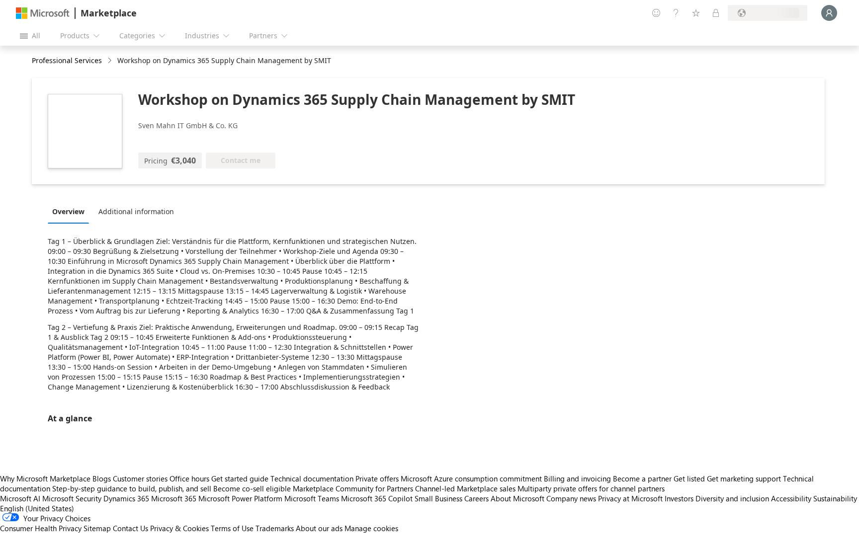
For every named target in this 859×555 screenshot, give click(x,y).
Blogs (101, 478)
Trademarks (275, 528)
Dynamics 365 (126, 498)
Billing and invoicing (577, 478)
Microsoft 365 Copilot (377, 498)
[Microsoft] (43, 13)
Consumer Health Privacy (41, 528)
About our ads (319, 528)
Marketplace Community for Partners (353, 488)
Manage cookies (371, 528)
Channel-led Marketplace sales (465, 488)
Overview (68, 211)
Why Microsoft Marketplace (45, 478)
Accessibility (791, 498)
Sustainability (835, 498)
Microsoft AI (20, 498)
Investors (679, 498)
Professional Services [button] (67, 60)
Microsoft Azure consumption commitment (472, 478)
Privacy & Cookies (179, 528)
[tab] (71, 211)
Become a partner (642, 478)
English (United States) (37, 508)
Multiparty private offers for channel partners (591, 488)
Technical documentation (311, 478)
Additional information (136, 211)
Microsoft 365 (173, 498)
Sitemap (97, 528)
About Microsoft (517, 498)
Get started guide (239, 478)
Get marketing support (744, 478)
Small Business (438, 498)
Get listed (689, 478)
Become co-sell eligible (252, 488)
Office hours (189, 478)
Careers (476, 498)
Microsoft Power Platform (240, 498)
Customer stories (140, 478)
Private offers (377, 478)
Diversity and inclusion (732, 498)
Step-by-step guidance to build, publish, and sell (131, 488)
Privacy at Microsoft (630, 498)
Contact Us (130, 528)
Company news (571, 498)
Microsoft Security (71, 498)
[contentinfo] (110, 61)
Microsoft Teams (311, 498)
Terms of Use (232, 528)
